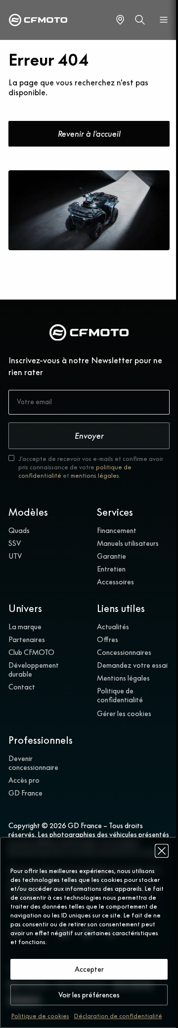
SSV (14, 543)
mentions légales (95, 475)
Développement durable (33, 670)
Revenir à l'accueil (89, 134)
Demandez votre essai (132, 665)
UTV (15, 556)
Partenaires (26, 639)
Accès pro (24, 780)
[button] (162, 851)
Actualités (113, 626)
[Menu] (164, 20)
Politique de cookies (40, 1016)
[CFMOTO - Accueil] (38, 20)
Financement (116, 530)
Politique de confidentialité (120, 695)
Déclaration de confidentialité (118, 1016)
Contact (21, 687)
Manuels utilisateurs (128, 543)
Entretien (111, 569)
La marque (25, 626)
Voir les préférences (89, 994)
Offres (107, 639)
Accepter (89, 969)
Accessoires (115, 581)
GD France (25, 793)
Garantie (111, 556)
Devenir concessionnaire (33, 763)
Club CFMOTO (31, 652)
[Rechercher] (140, 20)
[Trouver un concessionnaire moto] (120, 20)
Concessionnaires (124, 652)
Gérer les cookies (124, 713)
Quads (19, 530)
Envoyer (89, 436)
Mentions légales (123, 678)
